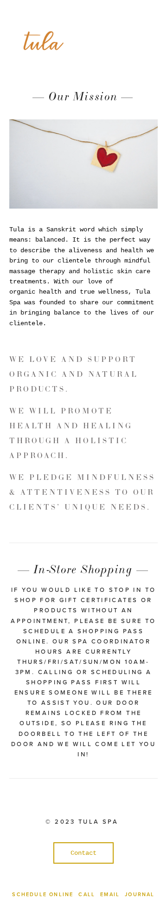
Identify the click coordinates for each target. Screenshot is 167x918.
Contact (83, 853)
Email (110, 894)
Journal (139, 894)
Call (86, 894)
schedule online (42, 894)
